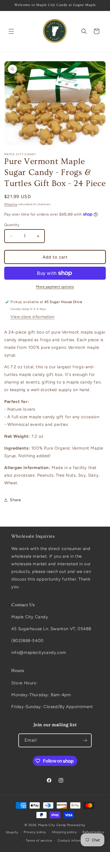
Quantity (11, 225)
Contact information (73, 840)
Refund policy (93, 832)
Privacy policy (35, 832)
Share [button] (15, 500)
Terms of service (39, 840)
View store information (32, 316)
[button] (11, 31)
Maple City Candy (52, 825)
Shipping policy (64, 832)
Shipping (10, 204)
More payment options (55, 287)
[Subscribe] (85, 740)
